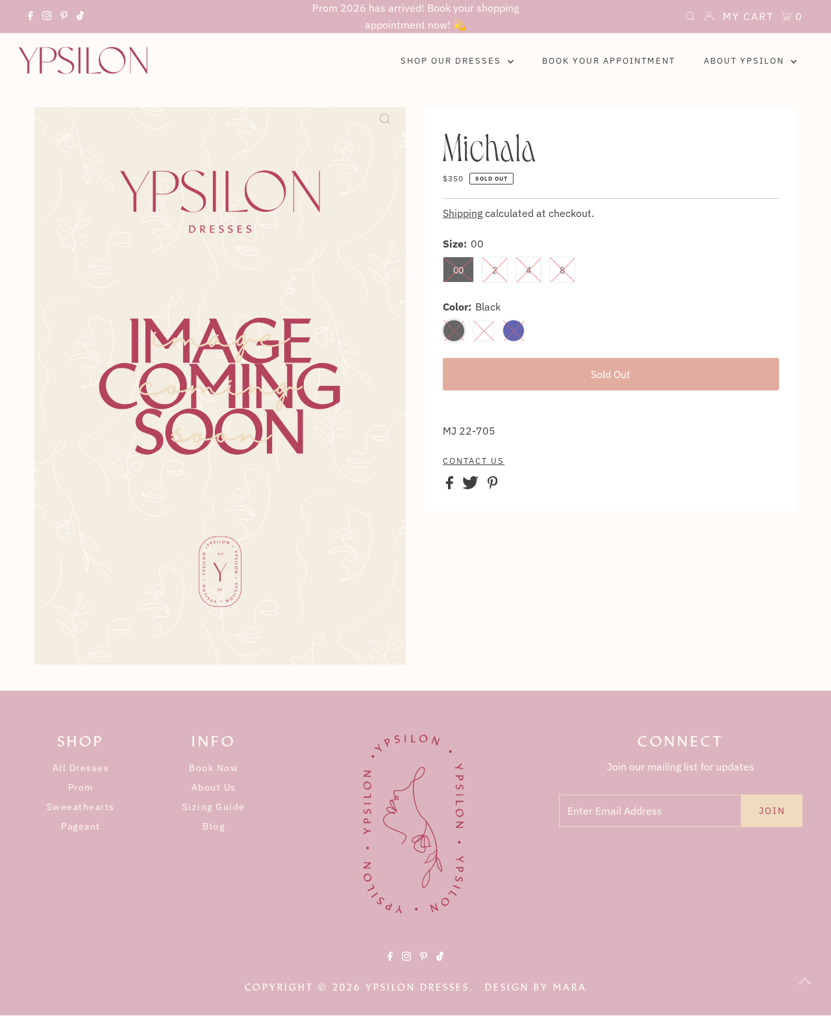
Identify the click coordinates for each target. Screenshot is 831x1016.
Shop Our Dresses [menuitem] (452, 60)
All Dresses (81, 768)
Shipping (462, 213)
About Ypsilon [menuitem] (746, 60)
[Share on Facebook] (451, 485)
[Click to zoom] (385, 128)
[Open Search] (690, 17)
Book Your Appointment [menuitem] (608, 60)
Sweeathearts (81, 807)
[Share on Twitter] (471, 485)
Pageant (81, 826)
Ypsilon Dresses (417, 987)
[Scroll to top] (805, 990)
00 (458, 270)
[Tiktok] (80, 17)
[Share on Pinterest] (493, 485)
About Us (214, 787)
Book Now (213, 768)
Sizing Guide (213, 807)
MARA (570, 987)
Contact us (473, 461)
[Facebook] (30, 17)
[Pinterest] (64, 17)
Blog (214, 826)
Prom (80, 787)
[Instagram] (47, 17)
